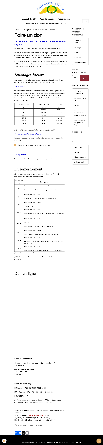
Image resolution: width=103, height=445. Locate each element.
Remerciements (80, 62)
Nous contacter (80, 157)
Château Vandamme (78, 92)
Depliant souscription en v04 (33, 418)
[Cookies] (4, 441)
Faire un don (79, 57)
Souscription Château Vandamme (34, 30)
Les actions (78, 152)
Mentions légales (28, 442)
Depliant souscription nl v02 (37, 420)
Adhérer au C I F (80, 162)
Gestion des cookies (73, 442)
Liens (42, 23)
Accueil (25, 19)
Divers (76, 105)
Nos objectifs (79, 147)
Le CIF (33, 19)
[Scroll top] (98, 441)
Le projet (77, 48)
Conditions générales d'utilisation (50, 442)
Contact (65, 23)
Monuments (31, 23)
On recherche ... (53, 23)
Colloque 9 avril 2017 (80, 99)
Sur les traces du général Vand (79, 122)
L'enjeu (77, 52)
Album (51, 19)
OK (84, 78)
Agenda (43, 19)
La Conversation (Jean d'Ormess (80, 112)
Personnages (64, 19)
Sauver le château (77, 41)
